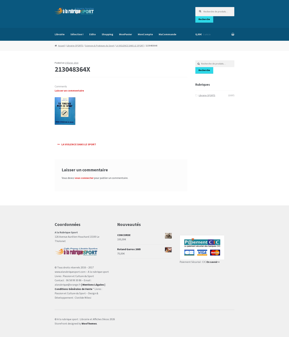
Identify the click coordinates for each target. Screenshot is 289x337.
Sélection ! (76, 34)
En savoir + (213, 262)
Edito (92, 34)
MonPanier (125, 34)
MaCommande (167, 34)
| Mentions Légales (92, 284)
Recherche (204, 19)
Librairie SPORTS (75, 45)
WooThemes (89, 323)
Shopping (107, 34)
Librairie (60, 34)
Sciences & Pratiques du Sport (99, 45)
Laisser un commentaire (69, 90)
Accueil (61, 45)
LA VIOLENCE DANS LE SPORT (130, 45)
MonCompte (145, 34)
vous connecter (84, 178)
